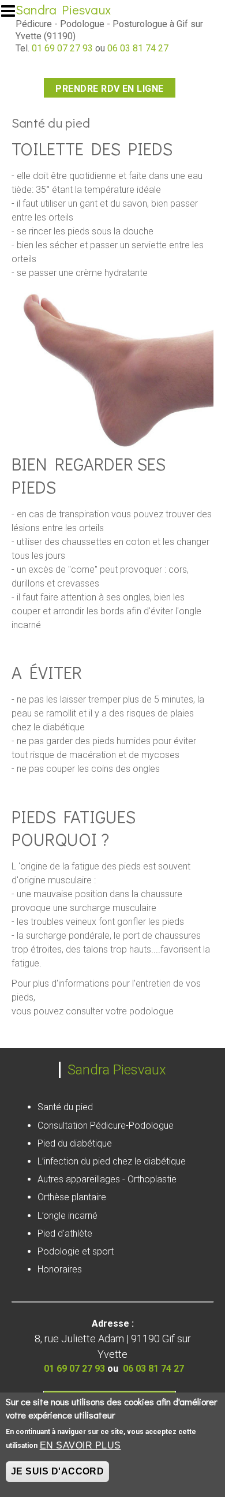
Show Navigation (13, 14)
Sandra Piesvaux (63, 9)
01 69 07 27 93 (62, 48)
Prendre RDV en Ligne (109, 88)
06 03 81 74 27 (137, 48)
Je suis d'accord (57, 1471)
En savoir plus (80, 1445)
